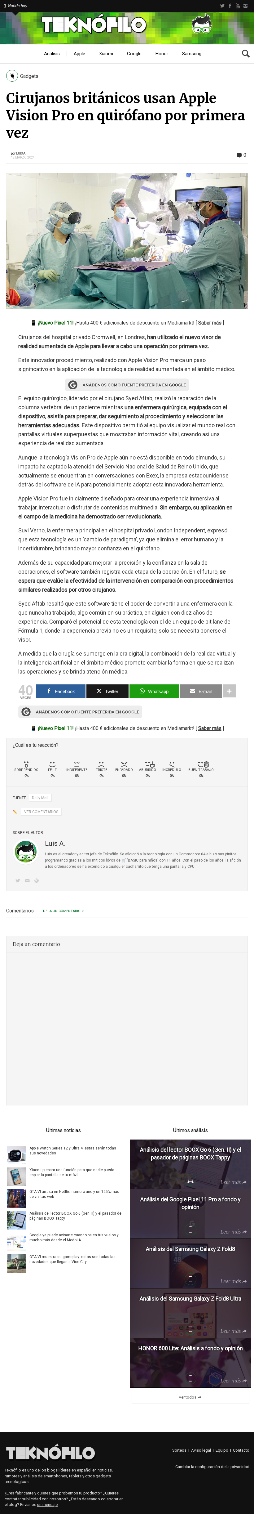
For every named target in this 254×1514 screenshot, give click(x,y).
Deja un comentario (62, 911)
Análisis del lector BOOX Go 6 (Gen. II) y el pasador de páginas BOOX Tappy (75, 1216)
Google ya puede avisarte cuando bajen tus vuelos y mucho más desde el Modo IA (74, 1237)
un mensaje (47, 1504)
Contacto (241, 1450)
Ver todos (187, 1397)
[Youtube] (238, 6)
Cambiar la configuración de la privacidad (212, 1466)
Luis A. (21, 153)
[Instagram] (245, 6)
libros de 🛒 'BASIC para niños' (132, 860)
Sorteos (179, 1450)
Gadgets (29, 76)
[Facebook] (230, 6)
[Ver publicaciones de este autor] (26, 851)
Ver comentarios (41, 812)
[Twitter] (222, 6)
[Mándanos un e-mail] (28, 881)
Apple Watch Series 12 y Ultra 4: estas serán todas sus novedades (72, 1150)
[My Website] (37, 881)
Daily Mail (40, 798)
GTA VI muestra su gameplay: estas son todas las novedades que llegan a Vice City (72, 1259)
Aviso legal (201, 1450)
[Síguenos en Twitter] (19, 881)
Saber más (209, 323)
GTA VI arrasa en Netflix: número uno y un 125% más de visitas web (74, 1194)
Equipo (222, 1450)
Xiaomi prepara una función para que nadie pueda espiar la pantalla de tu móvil (71, 1172)
